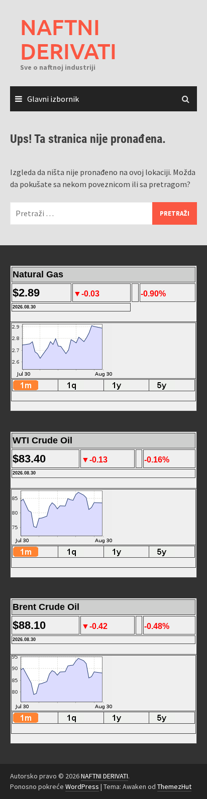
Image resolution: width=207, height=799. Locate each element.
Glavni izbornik (53, 99)
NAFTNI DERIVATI (68, 39)
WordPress (82, 786)
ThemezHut (174, 786)
